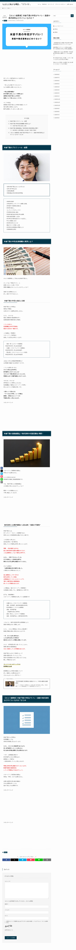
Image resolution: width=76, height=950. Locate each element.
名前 (6, 904)
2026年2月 (56, 93)
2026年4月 (56, 86)
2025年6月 (56, 117)
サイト (6, 915)
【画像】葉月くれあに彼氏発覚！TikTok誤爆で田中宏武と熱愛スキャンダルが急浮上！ (63, 53)
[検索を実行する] (72, 15)
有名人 (5, 20)
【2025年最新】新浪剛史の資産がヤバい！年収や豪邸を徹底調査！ (32, 682)
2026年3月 (56, 90)
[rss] (71, 1)
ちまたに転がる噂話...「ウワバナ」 (16, 4)
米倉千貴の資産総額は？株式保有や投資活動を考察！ (24, 128)
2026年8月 (56, 74)
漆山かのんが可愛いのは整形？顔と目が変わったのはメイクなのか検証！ (63, 63)
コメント (7, 881)
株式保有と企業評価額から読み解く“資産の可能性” (24, 130)
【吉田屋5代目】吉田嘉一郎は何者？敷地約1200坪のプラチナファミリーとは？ (63, 43)
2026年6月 (56, 80)
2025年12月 (57, 99)
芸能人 (56, 32)
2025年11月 (57, 102)
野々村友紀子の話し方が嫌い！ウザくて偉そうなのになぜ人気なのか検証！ (63, 58)
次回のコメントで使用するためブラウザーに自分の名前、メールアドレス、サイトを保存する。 (27, 922)
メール (7, 910)
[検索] (73, 1)
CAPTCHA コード (9, 930)
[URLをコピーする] (47, 860)
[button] (6, 860)
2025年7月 (56, 114)
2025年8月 (56, 111)
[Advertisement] (26, 62)
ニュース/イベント (59, 26)
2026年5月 (56, 83)
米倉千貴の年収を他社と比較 (19, 125)
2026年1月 (56, 96)
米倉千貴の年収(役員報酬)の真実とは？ (20, 123)
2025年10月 (57, 105)
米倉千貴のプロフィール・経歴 (18, 121)
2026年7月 (56, 77)
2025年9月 (56, 108)
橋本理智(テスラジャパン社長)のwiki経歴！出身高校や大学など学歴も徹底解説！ (63, 48)
